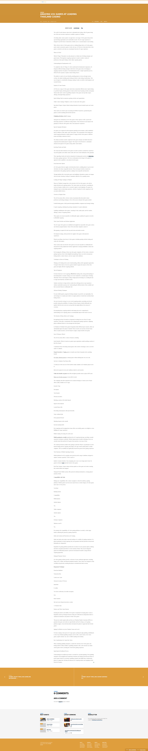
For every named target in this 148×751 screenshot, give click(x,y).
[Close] (146, 749)
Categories (96, 21)
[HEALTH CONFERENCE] (43, 720)
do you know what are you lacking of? (77, 725)
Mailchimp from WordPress (97, 719)
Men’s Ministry (104, 744)
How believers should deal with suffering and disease (73, 731)
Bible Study (49, 729)
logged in (60, 701)
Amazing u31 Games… (53, 21)
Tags (101, 21)
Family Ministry (104, 743)
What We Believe (82, 744)
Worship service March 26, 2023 (76, 718)
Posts (92, 21)
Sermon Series (89, 744)
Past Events (96, 746)
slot (63, 463)
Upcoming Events (97, 744)
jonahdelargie (76, 28)
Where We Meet (82, 747)
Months (105, 21)
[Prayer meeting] (43, 725)
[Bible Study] (43, 730)
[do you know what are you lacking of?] (67, 725)
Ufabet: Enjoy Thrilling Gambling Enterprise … (20, 677)
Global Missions (104, 747)
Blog (48, 21)
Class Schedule (97, 747)
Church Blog (45, 21)
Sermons (89, 742)
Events (96, 742)
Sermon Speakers (89, 747)
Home (41, 21)
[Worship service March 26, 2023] (67, 720)
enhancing (91, 156)
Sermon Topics (89, 743)
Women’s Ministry (105, 746)
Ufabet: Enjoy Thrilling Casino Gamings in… (94, 677)
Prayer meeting (49, 724)
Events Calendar (97, 743)
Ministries (104, 742)
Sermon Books (89, 746)
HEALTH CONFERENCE (50, 718)
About (81, 742)
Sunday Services (82, 746)
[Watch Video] (71, 720)
